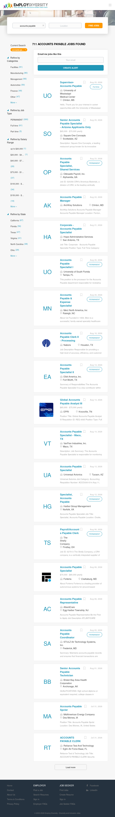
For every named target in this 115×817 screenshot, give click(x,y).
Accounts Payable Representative (71, 600)
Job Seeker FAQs (67, 803)
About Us (11, 794)
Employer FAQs (40, 803)
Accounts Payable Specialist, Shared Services (70, 164)
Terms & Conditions (15, 799)
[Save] (84, 82)
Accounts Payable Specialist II (67, 368)
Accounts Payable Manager (71, 198)
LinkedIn (93, 790)
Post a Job (38, 790)
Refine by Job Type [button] (15, 112)
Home (9, 785)
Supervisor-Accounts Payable (71, 84)
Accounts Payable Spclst (71, 708)
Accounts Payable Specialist (71, 468)
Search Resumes (41, 794)
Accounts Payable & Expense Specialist (66, 300)
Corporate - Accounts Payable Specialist (71, 228)
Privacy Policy (13, 803)
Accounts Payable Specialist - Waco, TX (71, 435)
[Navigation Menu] (110, 5)
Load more (70, 767)
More (13, 102)
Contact (10, 790)
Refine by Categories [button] (13, 59)
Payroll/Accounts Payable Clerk (69, 531)
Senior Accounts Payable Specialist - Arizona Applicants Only (75, 123)
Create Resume (67, 794)
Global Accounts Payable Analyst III (71, 401)
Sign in (36, 799)
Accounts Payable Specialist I (66, 263)
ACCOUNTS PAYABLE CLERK (70, 739)
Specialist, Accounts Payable (66, 498)
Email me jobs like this (49, 54)
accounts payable (19, 50)
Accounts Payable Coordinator (67, 633)
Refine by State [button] (18, 214)
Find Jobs (93, 25)
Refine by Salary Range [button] (17, 141)
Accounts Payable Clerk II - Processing (69, 336)
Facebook (94, 785)
